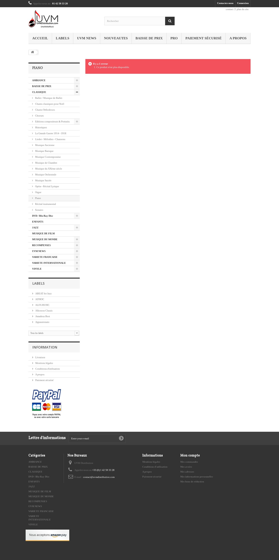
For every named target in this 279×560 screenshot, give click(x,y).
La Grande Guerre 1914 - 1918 (50, 133)
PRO (174, 38)
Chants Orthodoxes (45, 109)
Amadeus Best (42, 316)
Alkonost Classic (44, 310)
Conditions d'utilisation (47, 368)
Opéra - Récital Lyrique (47, 186)
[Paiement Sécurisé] (46, 403)
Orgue (38, 192)
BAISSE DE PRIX (149, 38)
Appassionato (42, 322)
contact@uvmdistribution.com (99, 477)
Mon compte (190, 455)
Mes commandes (189, 461)
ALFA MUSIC (42, 304)
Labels (62, 38)
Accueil (40, 38)
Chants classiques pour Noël (49, 103)
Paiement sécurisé (203, 38)
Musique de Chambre (46, 162)
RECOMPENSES (41, 245)
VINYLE (37, 268)
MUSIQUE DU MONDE (45, 239)
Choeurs (39, 115)
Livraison (40, 357)
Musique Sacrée (43, 180)
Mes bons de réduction (192, 481)
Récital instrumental (45, 204)
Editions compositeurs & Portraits (52, 121)
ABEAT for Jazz (43, 293)
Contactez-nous (225, 3)
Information (44, 347)
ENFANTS (37, 221)
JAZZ (35, 227)
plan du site (243, 9)
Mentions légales (44, 363)
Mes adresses (187, 471)
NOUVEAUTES (116, 38)
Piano (38, 198)
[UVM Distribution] (63, 19)
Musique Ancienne (44, 145)
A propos (238, 38)
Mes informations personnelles (196, 476)
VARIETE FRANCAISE (45, 257)
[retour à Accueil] (32, 52)
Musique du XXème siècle (48, 168)
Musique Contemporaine (48, 156)
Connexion (243, 3)
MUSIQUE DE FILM (43, 233)
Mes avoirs (186, 466)
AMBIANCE (39, 80)
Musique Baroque (44, 151)
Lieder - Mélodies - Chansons (50, 139)
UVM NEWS (86, 38)
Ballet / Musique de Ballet (48, 98)
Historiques (41, 127)
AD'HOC (39, 299)
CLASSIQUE (39, 92)
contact (229, 9)
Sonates (39, 209)
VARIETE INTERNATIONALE (49, 262)
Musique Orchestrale (45, 174)
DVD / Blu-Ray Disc (42, 215)
